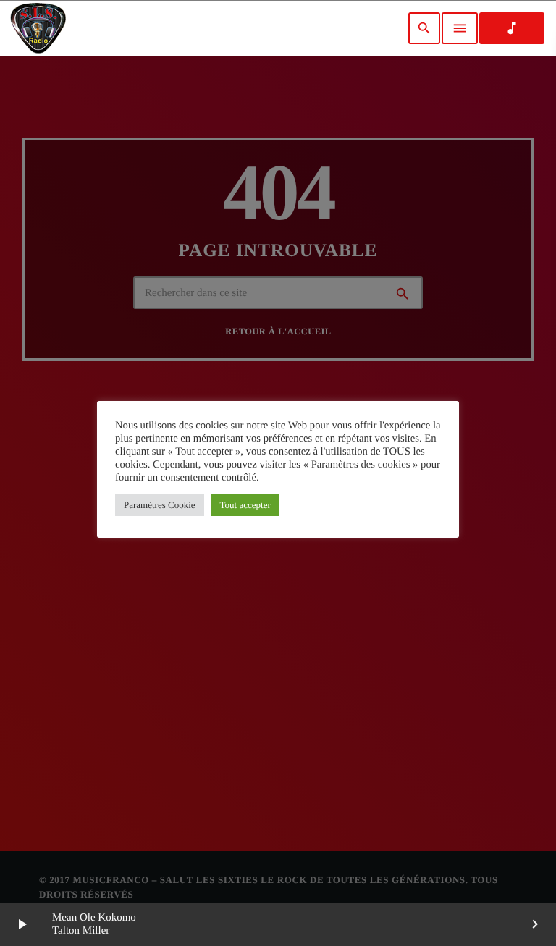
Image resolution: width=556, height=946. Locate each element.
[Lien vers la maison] (38, 28)
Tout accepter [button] (245, 504)
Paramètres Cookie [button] (159, 504)
